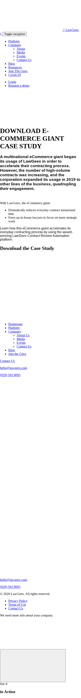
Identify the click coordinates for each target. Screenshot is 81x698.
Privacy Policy (17, 601)
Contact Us (24, 60)
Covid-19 (14, 75)
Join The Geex (18, 71)
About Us (23, 335)
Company (14, 45)
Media (21, 52)
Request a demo (18, 85)
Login (12, 82)
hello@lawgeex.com (13, 368)
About (21, 48)
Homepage (15, 324)
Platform (14, 41)
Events (21, 56)
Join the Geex (17, 354)
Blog (11, 63)
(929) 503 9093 (10, 375)
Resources (15, 67)
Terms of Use (17, 604)
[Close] (33, 665)
